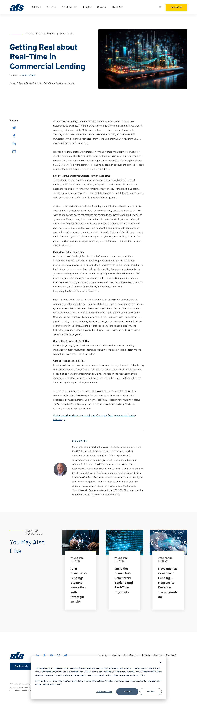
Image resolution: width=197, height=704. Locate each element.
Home (12, 83)
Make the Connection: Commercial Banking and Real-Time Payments (123, 580)
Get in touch (21, 666)
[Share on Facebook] (14, 135)
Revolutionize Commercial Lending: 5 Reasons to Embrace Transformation (168, 583)
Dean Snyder (28, 75)
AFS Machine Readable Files (21, 691)
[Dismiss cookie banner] (161, 662)
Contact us (176, 7)
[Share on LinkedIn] (14, 143)
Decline (150, 691)
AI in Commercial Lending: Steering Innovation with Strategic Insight (78, 585)
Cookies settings (104, 691)
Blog (21, 83)
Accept (127, 691)
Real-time (67, 34)
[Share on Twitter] (14, 127)
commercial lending (41, 34)
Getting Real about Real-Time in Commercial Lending (50, 83)
